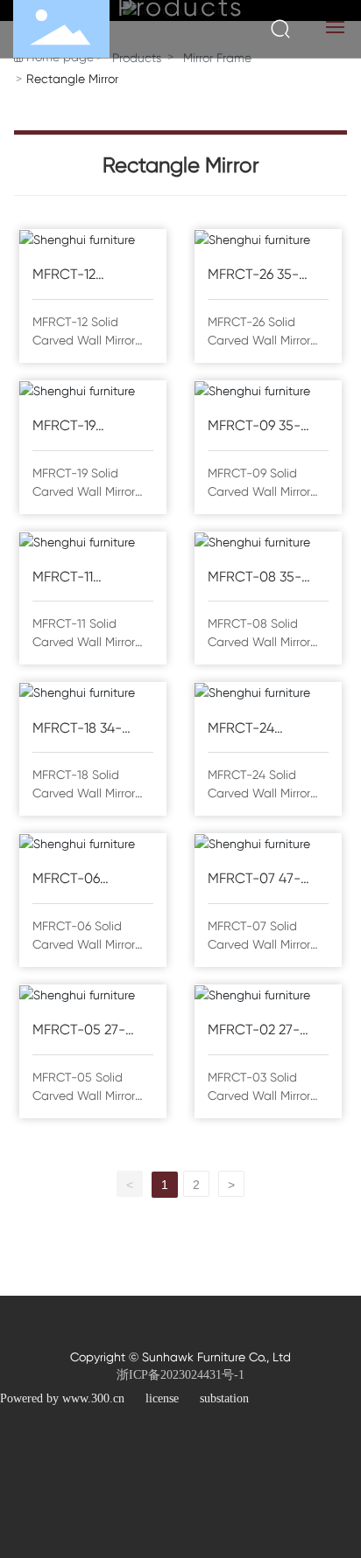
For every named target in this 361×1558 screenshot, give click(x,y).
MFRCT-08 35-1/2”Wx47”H (254, 578)
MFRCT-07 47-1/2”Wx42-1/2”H (258, 880)
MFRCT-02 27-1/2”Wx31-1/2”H (256, 1031)
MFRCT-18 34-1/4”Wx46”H (77, 730)
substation (224, 1398)
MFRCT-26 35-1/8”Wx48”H (253, 276)
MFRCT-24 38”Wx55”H (244, 730)
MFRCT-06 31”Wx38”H (66, 880)
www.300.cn (93, 1398)
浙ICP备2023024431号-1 (180, 1374)
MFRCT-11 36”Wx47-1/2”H (79, 578)
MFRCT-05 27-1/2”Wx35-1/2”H (82, 1031)
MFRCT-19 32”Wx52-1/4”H (80, 427)
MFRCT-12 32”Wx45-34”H (78, 276)
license (162, 1398)
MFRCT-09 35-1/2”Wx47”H (254, 427)
